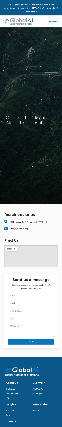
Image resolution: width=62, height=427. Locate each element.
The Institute (11, 389)
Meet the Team (12, 393)
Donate (35, 410)
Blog (8, 415)
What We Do (37, 389)
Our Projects (37, 393)
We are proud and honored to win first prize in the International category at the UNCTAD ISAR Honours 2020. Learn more (31, 8)
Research (10, 410)
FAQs (8, 398)
